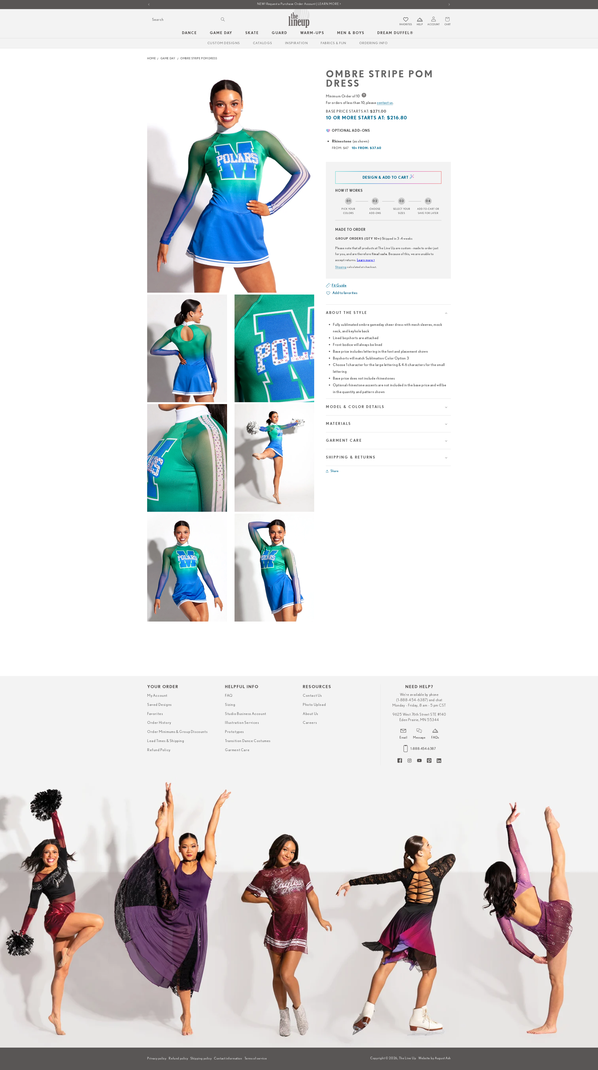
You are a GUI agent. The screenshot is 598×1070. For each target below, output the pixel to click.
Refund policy (178, 1058)
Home (151, 58)
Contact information (228, 1058)
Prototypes (234, 732)
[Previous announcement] (149, 4)
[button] (388, 313)
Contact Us (312, 695)
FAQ (229, 695)
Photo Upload (314, 705)
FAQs (435, 737)
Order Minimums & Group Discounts (177, 732)
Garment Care (237, 750)
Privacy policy (156, 1058)
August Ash (443, 1058)
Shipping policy (201, 1058)
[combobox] (187, 19)
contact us (385, 103)
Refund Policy (159, 750)
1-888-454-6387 (423, 748)
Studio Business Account (245, 714)
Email (403, 737)
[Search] (223, 19)
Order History (159, 723)
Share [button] (335, 471)
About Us (310, 714)
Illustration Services (242, 723)
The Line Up (407, 1058)
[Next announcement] (449, 4)
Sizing (230, 705)
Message (419, 737)
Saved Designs (159, 705)
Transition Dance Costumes (248, 741)
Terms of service (256, 1058)
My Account (157, 695)
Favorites (155, 714)
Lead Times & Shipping (165, 741)
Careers (310, 723)
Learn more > (366, 260)
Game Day (167, 58)
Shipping (340, 266)
